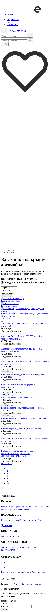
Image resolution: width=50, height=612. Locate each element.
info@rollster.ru (8, 550)
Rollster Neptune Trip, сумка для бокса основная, (23, 418)
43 (8, 483)
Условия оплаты (39, 572)
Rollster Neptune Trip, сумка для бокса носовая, (23, 408)
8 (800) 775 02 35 (17, 31)
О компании (12, 24)
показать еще (7, 463)
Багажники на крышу (11, 506)
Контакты (20, 536)
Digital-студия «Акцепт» (32, 584)
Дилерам (11, 22)
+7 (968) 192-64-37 (27, 547)
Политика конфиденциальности (16, 572)
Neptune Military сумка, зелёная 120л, (18, 397)
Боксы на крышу (30, 506)
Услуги (40, 520)
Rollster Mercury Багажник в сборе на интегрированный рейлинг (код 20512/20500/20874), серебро (18, 453)
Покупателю (13, 19)
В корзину (11, 331)
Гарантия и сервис (28, 520)
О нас (4, 536)
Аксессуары (23, 509)
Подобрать (6, 296)
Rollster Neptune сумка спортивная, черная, (21, 428)
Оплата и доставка (10, 520)
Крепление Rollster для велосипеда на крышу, (22, 374)
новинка (5, 372)
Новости (11, 536)
